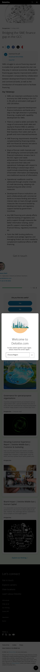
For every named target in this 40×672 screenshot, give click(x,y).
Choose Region (13, 355)
